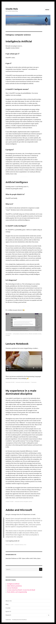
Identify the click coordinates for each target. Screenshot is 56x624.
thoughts (8, 335)
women (30, 501)
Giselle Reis (12, 9)
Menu (47, 9)
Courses (8, 608)
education (27, 382)
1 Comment (33, 382)
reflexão (30, 333)
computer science (23, 333)
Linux (24, 544)
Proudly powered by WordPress (19, 619)
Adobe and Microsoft (19, 509)
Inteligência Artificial (19, 41)
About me (9, 601)
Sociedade (35, 333)
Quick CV (8, 611)
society (39, 333)
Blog (7, 604)
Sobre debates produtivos (14, 586)
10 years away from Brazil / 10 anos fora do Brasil (21, 590)
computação (16, 333)
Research (8, 615)
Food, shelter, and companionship (17, 592)
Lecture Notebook (17, 343)
